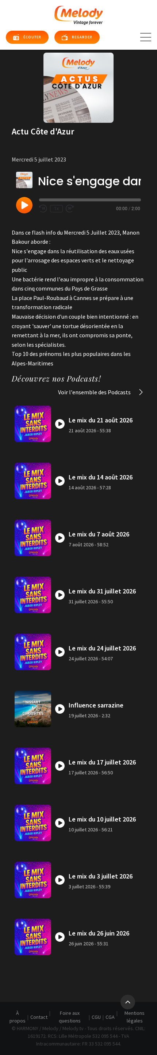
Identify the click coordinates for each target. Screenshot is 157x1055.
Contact (38, 1017)
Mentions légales (135, 1017)
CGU (96, 1017)
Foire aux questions (70, 1017)
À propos (17, 1017)
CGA (110, 1017)
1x (56, 208)
